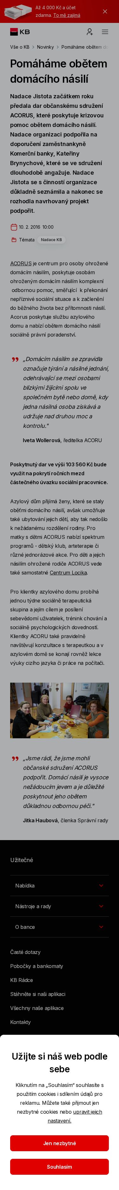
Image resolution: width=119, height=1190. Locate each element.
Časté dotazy (25, 952)
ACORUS (20, 263)
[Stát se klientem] (90, 32)
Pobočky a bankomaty (36, 966)
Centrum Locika (68, 572)
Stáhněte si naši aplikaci (37, 994)
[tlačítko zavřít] (103, 11)
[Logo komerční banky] (25, 32)
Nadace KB (51, 239)
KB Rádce (21, 980)
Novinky (45, 47)
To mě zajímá (66, 15)
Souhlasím (59, 1167)
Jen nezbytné (59, 1143)
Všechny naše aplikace (37, 1008)
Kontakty (20, 1022)
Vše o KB (20, 47)
